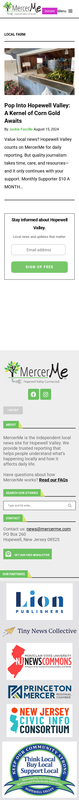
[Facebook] (33, 394)
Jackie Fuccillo (21, 129)
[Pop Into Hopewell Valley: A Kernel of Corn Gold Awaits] (39, 71)
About (11, 424)
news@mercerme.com (49, 529)
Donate (50, 11)
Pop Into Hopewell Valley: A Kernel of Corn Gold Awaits (37, 113)
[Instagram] (45, 394)
